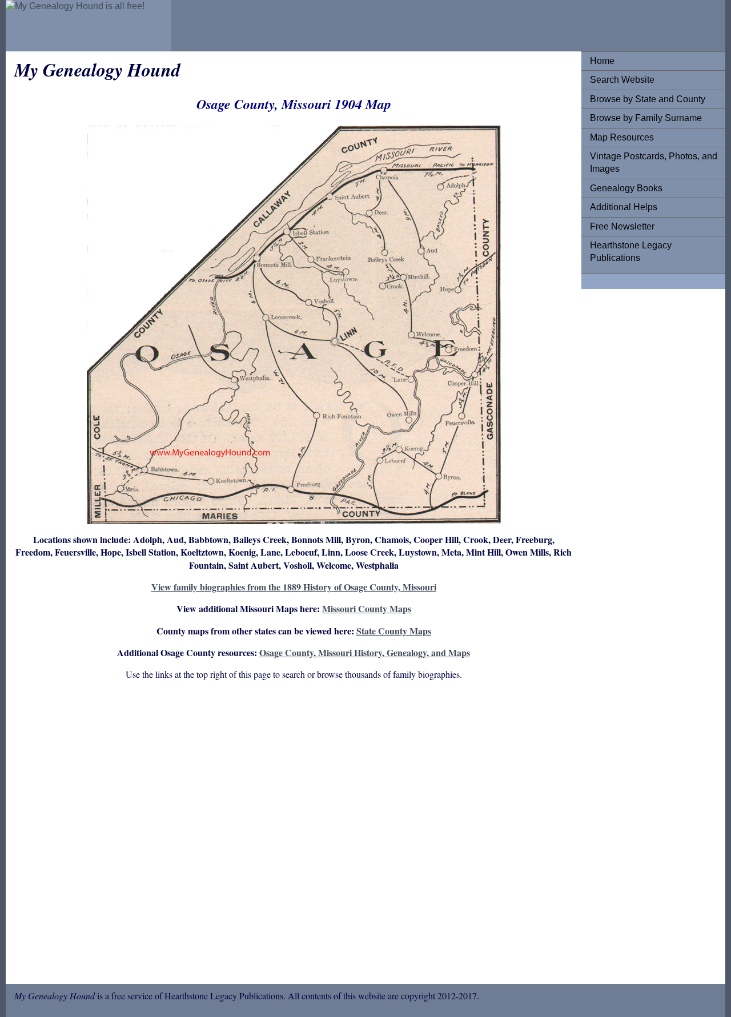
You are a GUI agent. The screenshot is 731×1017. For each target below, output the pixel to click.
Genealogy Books (626, 188)
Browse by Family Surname (646, 118)
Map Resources (622, 137)
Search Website (622, 80)
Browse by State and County (647, 99)
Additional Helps (623, 207)
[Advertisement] (293, 834)
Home (602, 61)
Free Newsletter (622, 226)
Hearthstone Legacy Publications (631, 251)
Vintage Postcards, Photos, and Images (653, 162)
